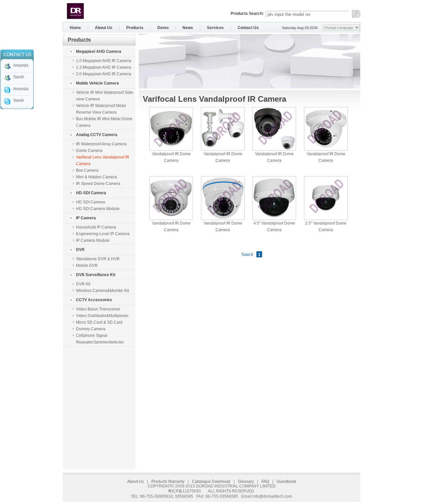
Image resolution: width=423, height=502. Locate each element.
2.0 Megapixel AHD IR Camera (103, 74)
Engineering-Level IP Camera (103, 234)
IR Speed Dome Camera (98, 183)
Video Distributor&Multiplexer (102, 315)
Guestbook (286, 481)
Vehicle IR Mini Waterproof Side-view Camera (105, 95)
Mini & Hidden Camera (96, 177)
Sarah (18, 77)
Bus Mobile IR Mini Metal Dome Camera (104, 122)
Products (134, 27)
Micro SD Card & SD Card (99, 322)
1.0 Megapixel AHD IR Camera (103, 60)
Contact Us (248, 27)
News (187, 27)
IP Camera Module (93, 240)
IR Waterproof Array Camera (101, 144)
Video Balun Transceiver (98, 309)
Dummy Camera (90, 329)
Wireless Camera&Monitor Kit (102, 290)
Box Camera (87, 170)
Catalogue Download (211, 481)
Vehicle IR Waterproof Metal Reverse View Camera (101, 109)
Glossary (246, 481)
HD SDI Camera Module (98, 208)
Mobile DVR (87, 265)
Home (75, 27)
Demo (163, 27)
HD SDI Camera (90, 202)
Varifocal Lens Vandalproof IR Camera (102, 160)
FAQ (265, 481)
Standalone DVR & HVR (98, 259)
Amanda (20, 65)
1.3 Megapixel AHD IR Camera (103, 67)
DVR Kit (83, 284)
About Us (103, 27)
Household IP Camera (96, 227)
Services (215, 27)
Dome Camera (89, 150)
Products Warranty (167, 481)
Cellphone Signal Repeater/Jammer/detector (100, 338)
